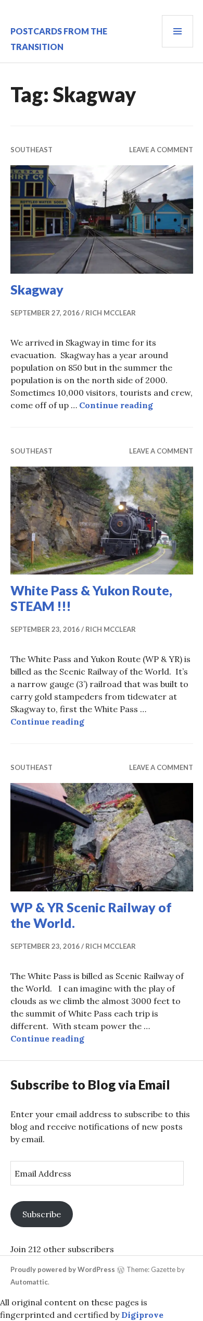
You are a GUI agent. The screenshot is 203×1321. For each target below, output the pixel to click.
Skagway (37, 289)
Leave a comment (161, 149)
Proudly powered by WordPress (62, 1269)
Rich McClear (110, 313)
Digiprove (142, 1315)
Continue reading (116, 405)
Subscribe (41, 1214)
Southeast (31, 149)
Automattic (29, 1282)
